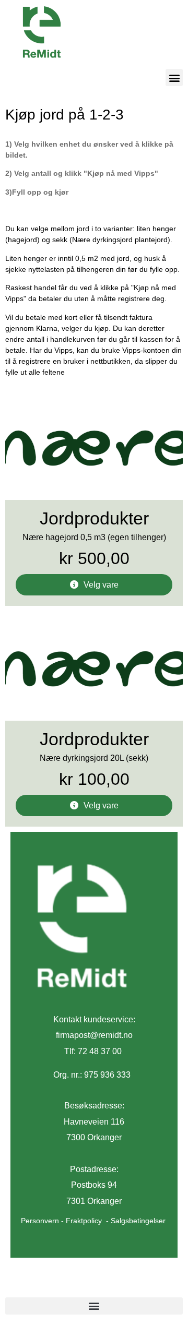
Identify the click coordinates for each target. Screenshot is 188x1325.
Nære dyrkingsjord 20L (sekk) (94, 758)
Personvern (40, 1220)
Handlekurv (34, 1285)
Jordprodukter (94, 518)
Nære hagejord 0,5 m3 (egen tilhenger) (94, 537)
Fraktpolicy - (88, 1220)
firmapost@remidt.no (94, 1035)
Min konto (131, 1285)
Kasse (84, 1285)
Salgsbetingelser (138, 1220)
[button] (174, 77)
